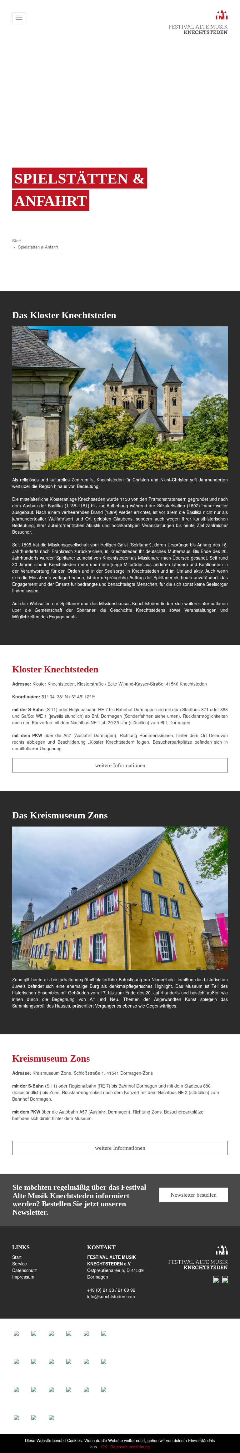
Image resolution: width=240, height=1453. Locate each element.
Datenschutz (24, 1270)
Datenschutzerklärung (130, 1447)
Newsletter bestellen (194, 1195)
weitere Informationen (120, 765)
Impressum (23, 1277)
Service (19, 1263)
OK (104, 1447)
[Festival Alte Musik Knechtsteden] (193, 23)
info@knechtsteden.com (111, 1296)
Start (16, 241)
